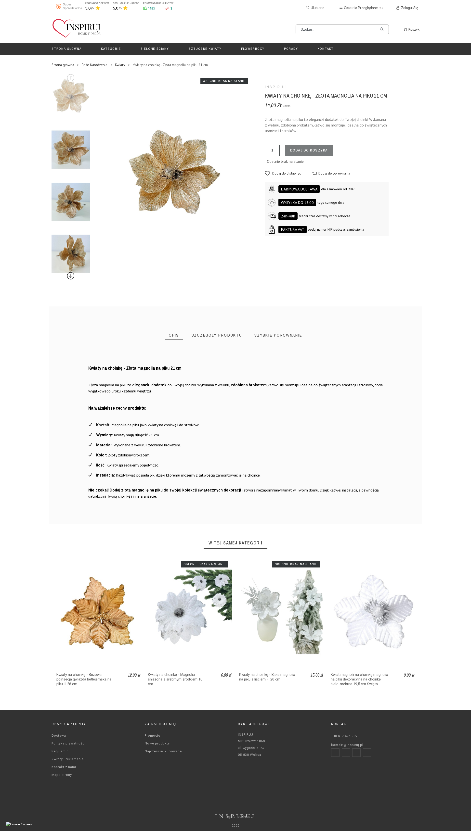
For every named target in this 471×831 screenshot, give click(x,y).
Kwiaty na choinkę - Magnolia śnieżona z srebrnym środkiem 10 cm (175, 679)
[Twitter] (356, 752)
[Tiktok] (367, 752)
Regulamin (60, 751)
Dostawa (59, 735)
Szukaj (383, 29)
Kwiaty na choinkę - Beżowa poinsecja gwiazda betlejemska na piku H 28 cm (83, 679)
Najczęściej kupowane (163, 751)
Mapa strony (62, 775)
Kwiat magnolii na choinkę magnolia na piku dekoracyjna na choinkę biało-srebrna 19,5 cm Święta (359, 679)
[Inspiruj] (76, 29)
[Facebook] (335, 752)
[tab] (174, 335)
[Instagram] (346, 752)
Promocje (152, 735)
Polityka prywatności (69, 743)
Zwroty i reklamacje (68, 759)
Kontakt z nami (64, 767)
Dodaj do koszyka (309, 150)
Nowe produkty (157, 743)
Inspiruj (276, 87)
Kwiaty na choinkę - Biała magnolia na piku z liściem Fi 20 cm (267, 676)
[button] (283, 173)
